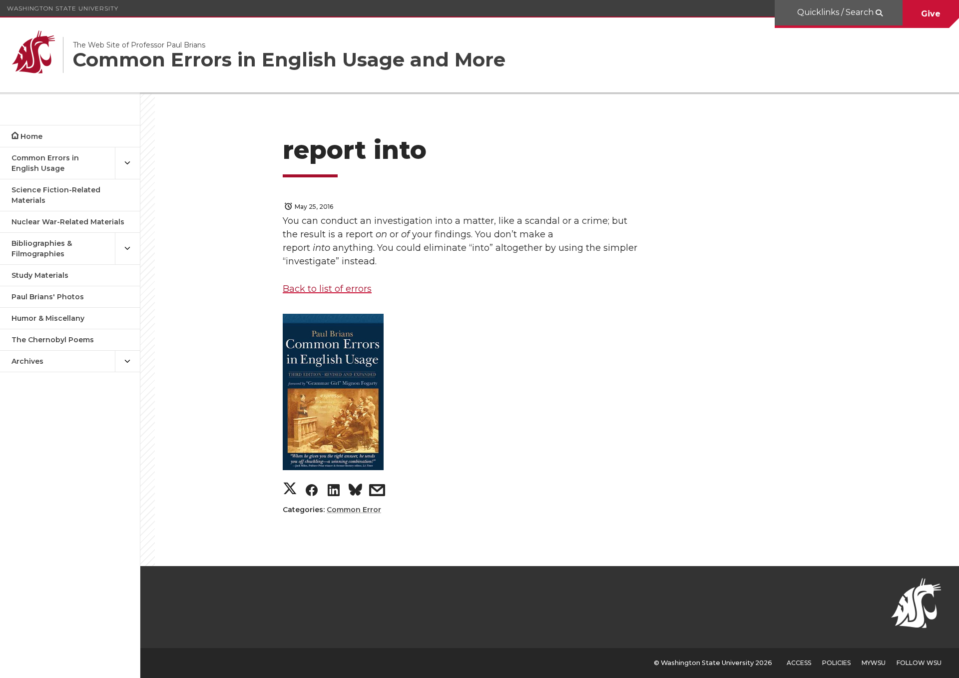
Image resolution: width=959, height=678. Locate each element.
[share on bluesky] (355, 491)
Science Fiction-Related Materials (55, 195)
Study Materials (39, 275)
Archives (27, 361)
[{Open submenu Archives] (127, 361)
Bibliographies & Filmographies (41, 248)
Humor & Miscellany (47, 318)
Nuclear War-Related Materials (67, 221)
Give (931, 13)
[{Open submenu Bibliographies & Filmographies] (127, 249)
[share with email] (377, 492)
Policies (836, 663)
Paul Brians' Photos (47, 296)
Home (31, 136)
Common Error (354, 509)
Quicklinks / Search (836, 12)
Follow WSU (919, 663)
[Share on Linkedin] (334, 492)
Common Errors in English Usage (45, 163)
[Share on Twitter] (290, 490)
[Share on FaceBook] (312, 492)
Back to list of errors (327, 288)
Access (799, 663)
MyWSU (874, 663)
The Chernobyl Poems (52, 339)
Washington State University (62, 8)
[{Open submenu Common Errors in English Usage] (127, 163)
